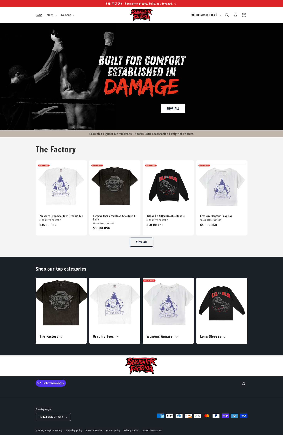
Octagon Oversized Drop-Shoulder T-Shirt (114, 217)
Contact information (152, 430)
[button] (51, 15)
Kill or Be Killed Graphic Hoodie (166, 216)
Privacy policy (131, 430)
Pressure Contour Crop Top (216, 216)
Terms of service (94, 430)
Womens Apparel (160, 336)
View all (141, 242)
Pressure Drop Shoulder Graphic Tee (61, 216)
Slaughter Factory (54, 430)
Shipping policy (74, 430)
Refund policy (113, 430)
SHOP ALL (173, 108)
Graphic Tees (103, 336)
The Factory (48, 336)
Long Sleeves (210, 336)
